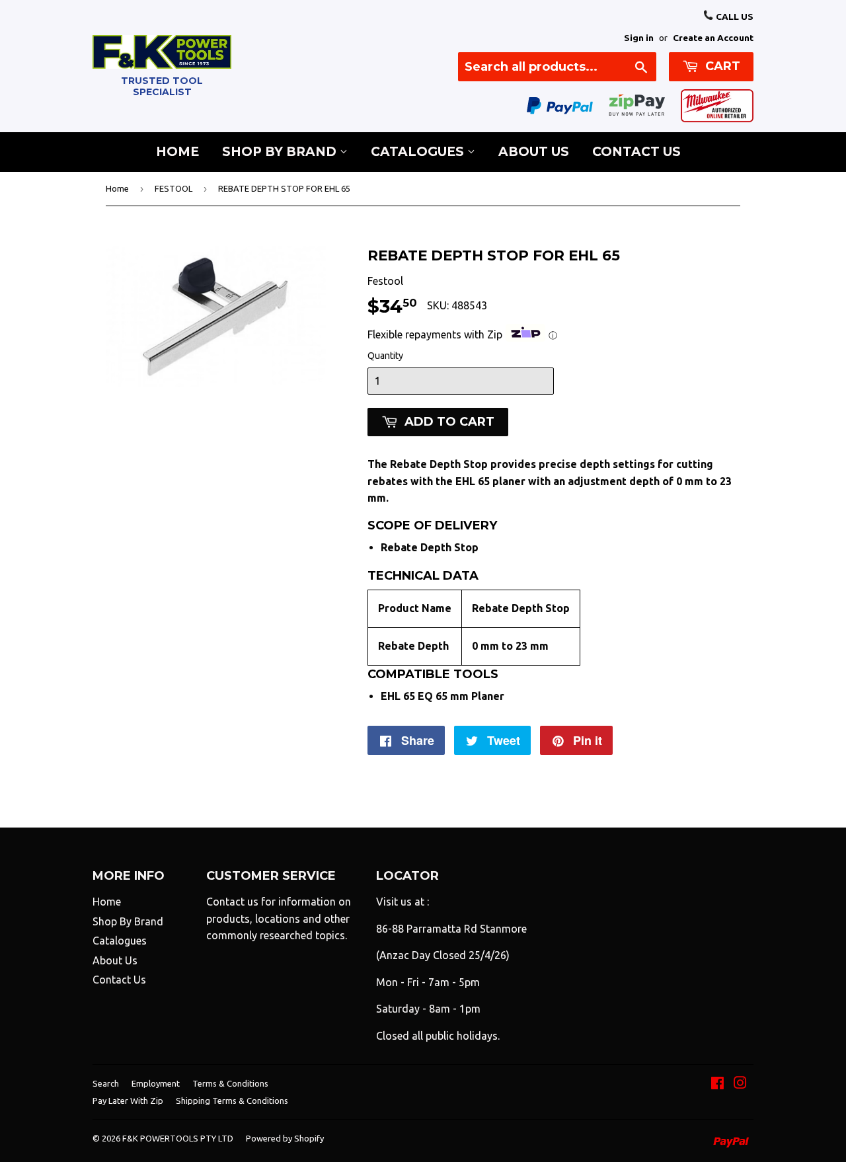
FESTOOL (173, 188)
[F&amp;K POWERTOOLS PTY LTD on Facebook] (717, 1084)
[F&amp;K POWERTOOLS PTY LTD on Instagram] (740, 1084)
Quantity (385, 355)
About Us (533, 151)
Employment (156, 1083)
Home (177, 151)
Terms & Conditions (230, 1083)
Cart (721, 66)
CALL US (733, 16)
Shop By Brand (281, 151)
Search (106, 1083)
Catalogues (419, 151)
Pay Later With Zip (128, 1100)
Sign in (639, 37)
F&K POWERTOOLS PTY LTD (177, 1138)
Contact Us (636, 151)
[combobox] (557, 66)
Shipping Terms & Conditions (232, 1100)
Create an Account (713, 37)
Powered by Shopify (285, 1138)
